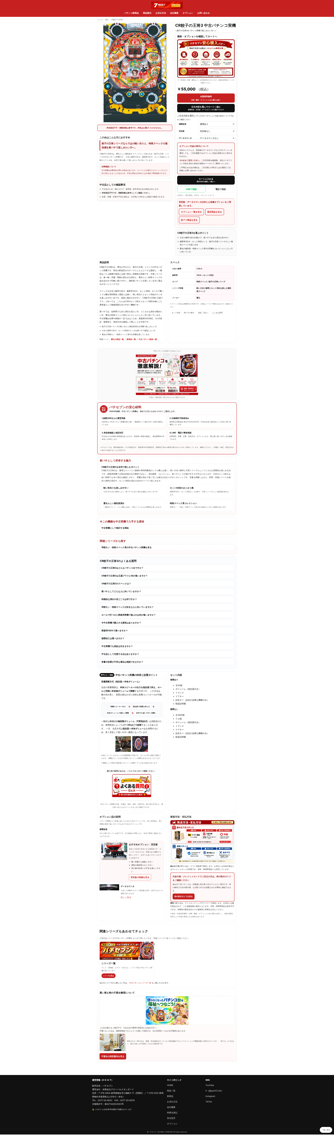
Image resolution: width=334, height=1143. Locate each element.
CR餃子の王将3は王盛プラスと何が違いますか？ (125, 575)
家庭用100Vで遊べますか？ (115, 630)
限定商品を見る (214, 212)
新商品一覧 (131, 339)
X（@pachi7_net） (214, 1090)
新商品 (170, 1096)
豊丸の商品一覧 (117, 339)
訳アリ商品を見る (189, 220)
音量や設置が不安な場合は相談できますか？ (122, 662)
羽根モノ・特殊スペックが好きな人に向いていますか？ (128, 607)
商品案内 (147, 13)
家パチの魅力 (189, 313)
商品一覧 (171, 1090)
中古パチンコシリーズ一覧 (140, 983)
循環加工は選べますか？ (113, 638)
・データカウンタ (184, 138)
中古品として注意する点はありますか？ (120, 654)
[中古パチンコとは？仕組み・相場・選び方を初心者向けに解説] (167, 374)
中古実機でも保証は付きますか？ (117, 646)
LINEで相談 (191, 189)
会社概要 (174, 13)
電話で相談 (220, 189)
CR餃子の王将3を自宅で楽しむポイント (120, 467)
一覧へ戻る (326, 1130)
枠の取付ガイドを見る (183, 896)
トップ (99, 20)
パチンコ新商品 (131, 13)
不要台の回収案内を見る (112, 1056)
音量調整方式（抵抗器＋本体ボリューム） (121, 681)
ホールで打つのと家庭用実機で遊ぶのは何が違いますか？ (129, 615)
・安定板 (180, 131)
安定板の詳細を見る (140, 877)
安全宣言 (171, 1118)
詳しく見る (126, 897)
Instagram (210, 1096)
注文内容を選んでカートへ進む (206, 108)
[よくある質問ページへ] (131, 787)
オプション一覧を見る (191, 212)
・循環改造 (181, 124)
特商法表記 (172, 1112)
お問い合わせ (203, 13)
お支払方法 (161, 13)
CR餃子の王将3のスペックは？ (116, 583)
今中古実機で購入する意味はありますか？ (121, 622)
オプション (188, 13)
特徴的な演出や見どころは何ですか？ (119, 599)
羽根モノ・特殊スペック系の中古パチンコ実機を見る (127, 547)
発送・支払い (203, 313)
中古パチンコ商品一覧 (148, 339)
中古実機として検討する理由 (115, 528)
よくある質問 (217, 313)
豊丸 (107, 20)
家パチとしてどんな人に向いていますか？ (121, 591)
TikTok (208, 1101)
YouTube (209, 1085)
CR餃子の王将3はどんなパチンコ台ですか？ (123, 568)
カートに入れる (206, 180)
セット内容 (176, 313)
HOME (170, 1085)
